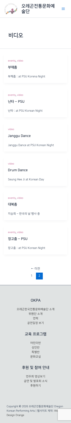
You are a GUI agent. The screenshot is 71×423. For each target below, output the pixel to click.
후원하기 (35, 385)
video (20, 60)
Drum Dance (18, 170)
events (12, 60)
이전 (35, 268)
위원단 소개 (36, 313)
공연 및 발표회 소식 (35, 381)
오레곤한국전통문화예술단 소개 (36, 309)
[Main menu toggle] (63, 9)
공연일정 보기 (35, 323)
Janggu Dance (19, 136)
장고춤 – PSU (17, 239)
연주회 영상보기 (35, 376)
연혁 (35, 318)
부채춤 (12, 67)
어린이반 (35, 343)
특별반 (36, 352)
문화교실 (35, 356)
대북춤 (12, 204)
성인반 (36, 347)
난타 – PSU (16, 102)
